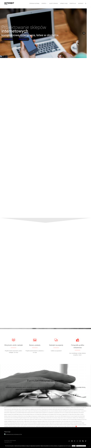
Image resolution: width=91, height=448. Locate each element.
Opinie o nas (63, 3)
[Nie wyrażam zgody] (89, 446)
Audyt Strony (53, 3)
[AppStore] (69, 441)
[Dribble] (72, 441)
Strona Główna (34, 3)
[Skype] (83, 441)
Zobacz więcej (8, 39)
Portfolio (73, 3)
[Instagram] (80, 441)
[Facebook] (75, 441)
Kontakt (80, 3)
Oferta (44, 3)
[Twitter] (85, 441)
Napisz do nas (23, 39)
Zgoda (73, 445)
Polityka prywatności (81, 445)
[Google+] (77, 441)
